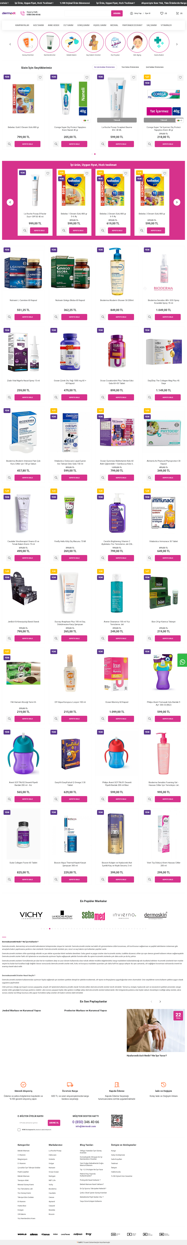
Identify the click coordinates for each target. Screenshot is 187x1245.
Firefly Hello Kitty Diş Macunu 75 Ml (70, 541)
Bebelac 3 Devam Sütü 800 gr (113, 214)
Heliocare (52, 1155)
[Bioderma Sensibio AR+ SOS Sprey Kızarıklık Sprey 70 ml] (150, 317)
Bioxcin (51, 1214)
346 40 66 (85, 1122)
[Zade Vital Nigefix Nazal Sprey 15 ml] (9, 397)
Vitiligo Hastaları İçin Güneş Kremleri (91, 1152)
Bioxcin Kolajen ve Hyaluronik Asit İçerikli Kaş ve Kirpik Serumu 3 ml (117, 864)
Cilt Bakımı (22, 1214)
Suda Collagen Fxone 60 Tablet (23, 863)
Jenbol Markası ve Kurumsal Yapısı (21, 1010)
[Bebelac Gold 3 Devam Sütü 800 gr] (56, 144)
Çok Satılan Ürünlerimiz (155, 67)
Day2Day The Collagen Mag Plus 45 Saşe (163, 382)
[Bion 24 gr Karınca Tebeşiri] (150, 638)
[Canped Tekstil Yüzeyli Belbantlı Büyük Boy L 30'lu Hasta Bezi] (142, 230)
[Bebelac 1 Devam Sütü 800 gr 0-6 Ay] (25, 230)
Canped (52, 1206)
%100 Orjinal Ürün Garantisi (121, 1176)
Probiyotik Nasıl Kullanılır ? (90, 1180)
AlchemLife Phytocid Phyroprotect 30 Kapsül (163, 462)
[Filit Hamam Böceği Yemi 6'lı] (9, 719)
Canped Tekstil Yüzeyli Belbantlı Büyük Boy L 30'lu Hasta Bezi (152, 215)
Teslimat (114, 1163)
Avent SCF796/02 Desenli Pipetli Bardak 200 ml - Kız (23, 783)
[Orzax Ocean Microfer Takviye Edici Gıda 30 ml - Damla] (9, 144)
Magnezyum (22, 1159)
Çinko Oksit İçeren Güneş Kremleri (93, 1193)
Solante (52, 1159)
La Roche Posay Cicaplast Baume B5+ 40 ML (163, 128)
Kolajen (21, 1210)
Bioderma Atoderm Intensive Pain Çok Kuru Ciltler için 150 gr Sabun (23, 462)
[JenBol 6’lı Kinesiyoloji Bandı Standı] (9, 638)
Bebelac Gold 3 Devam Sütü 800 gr (70, 127)
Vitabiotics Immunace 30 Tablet (163, 541)
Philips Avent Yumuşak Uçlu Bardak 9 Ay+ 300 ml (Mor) (163, 703)
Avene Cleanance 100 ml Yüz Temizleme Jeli (117, 623)
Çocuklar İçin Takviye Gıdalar (29, 1168)
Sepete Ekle (27, 144)
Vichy (51, 1185)
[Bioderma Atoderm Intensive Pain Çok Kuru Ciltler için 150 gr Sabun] (9, 478)
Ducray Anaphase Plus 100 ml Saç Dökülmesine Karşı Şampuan (70, 623)
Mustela (52, 1210)
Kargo (113, 1151)
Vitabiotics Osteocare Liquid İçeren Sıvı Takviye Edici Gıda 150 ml (70, 462)
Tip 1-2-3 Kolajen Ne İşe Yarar (91, 1170)
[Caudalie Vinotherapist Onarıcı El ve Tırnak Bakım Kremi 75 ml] (9, 558)
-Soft (79, 1242)
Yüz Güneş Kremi (24, 1193)
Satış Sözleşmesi (118, 1155)
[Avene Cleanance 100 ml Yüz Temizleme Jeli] (103, 638)
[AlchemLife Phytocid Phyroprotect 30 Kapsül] (150, 478)
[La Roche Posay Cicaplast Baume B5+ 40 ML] (150, 144)
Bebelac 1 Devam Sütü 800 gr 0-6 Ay (35, 215)
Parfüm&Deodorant (132, 25)
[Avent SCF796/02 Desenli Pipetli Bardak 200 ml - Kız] (9, 799)
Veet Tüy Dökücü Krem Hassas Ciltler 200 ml (163, 864)
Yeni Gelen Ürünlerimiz (130, 67)
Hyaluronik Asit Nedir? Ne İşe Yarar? (147, 1055)
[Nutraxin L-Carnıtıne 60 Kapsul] (9, 317)
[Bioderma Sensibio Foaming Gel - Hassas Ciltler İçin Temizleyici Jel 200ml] (150, 799)
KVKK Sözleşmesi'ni (28, 1129)
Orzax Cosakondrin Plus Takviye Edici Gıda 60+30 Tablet (116, 382)
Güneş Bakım (83, 25)
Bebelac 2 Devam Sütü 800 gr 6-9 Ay (74, 215)
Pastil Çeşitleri (23, 1172)
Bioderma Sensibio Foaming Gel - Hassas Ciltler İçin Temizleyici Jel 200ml (164, 784)
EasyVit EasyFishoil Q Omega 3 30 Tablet (70, 783)
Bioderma (52, 1189)
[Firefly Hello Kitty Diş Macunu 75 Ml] (56, 558)
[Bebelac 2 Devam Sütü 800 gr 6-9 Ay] (64, 230)
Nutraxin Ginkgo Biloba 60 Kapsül (70, 300)
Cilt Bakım (68, 25)
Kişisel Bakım (100, 25)
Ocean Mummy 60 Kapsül (116, 702)
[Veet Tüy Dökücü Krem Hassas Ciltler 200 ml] (150, 879)
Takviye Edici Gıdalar (26, 1197)
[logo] (9, 13)
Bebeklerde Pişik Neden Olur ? (92, 1197)
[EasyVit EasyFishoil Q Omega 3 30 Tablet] (56, 799)
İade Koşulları (116, 1159)
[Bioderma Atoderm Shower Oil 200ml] (103, 317)
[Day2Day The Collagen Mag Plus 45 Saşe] (150, 397)
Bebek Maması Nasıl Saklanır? (92, 1184)
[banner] (31, 915)
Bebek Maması (23, 1151)
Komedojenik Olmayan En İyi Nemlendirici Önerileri (91, 1158)
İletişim (114, 1168)
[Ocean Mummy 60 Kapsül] (103, 719)
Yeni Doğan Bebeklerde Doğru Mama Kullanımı (91, 1164)
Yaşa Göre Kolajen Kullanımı (91, 1201)
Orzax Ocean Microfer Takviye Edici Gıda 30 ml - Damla (23, 128)
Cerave (51, 1197)
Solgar (51, 1163)
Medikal (114, 25)
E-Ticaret (85, 1242)
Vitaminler (166, 25)
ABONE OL (54, 1123)
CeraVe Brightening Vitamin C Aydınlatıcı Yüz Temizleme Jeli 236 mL (116, 542)
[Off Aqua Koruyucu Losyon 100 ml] (56, 719)
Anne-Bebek (53, 25)
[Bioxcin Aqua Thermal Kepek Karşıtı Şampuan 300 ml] (56, 879)
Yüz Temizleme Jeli (25, 1189)
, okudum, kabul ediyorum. (37, 1129)
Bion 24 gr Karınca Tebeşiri (164, 621)
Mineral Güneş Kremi (26, 1185)
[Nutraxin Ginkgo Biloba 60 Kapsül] (56, 317)
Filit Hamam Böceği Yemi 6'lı (23, 702)
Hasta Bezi (22, 1206)
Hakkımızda (116, 1172)
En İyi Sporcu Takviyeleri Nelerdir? (93, 1189)
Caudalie (52, 1193)
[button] (10, 44)
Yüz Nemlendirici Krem (26, 1218)
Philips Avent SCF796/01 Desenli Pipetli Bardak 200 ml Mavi (116, 783)
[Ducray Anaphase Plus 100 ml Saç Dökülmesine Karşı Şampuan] (56, 638)
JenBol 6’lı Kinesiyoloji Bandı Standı (23, 621)
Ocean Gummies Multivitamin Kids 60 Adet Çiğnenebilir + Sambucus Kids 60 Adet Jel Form (117, 462)
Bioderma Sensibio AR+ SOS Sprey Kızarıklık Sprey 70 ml (163, 301)
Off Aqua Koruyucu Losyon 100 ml (70, 702)
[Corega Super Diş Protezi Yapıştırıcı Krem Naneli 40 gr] (103, 144)
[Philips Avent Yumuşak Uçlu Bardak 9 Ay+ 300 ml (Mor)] (150, 719)
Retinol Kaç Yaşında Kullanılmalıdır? (88, 1175)
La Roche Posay (55, 1151)
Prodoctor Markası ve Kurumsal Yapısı (85, 1010)
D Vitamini (22, 1163)
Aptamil (52, 1201)
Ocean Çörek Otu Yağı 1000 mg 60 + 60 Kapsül (70, 382)
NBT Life (52, 1180)
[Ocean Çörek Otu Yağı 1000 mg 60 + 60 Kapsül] (56, 397)
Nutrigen (52, 1176)
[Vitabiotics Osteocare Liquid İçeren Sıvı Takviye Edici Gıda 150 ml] (56, 478)
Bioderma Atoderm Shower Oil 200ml (116, 300)
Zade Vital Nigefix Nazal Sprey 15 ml (23, 380)
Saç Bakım (152, 25)
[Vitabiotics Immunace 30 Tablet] (150, 558)
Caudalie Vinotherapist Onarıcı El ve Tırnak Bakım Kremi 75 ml (23, 542)
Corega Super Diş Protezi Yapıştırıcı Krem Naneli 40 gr (117, 128)
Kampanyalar (22, 25)
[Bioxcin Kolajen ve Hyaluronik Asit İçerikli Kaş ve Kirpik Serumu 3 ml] (103, 879)
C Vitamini (21, 1155)
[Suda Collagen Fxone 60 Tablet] (9, 879)
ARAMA (116, 13)
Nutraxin (52, 1168)
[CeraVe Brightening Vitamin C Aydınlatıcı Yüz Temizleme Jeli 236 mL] (103, 558)
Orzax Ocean (54, 1172)
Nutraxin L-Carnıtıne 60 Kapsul (23, 300)
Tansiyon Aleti (23, 1180)
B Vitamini (21, 1201)
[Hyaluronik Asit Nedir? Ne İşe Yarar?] (156, 1030)
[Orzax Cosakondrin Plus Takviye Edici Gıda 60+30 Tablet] (103, 397)
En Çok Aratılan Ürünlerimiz (104, 67)
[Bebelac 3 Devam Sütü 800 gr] (103, 230)
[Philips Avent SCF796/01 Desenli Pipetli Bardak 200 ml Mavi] (103, 799)
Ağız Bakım (38, 25)
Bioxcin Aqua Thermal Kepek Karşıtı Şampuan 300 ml (70, 864)
